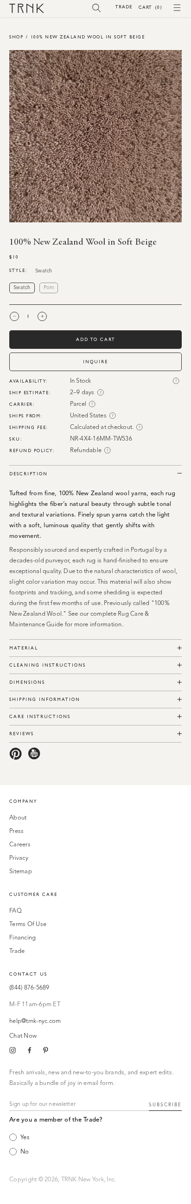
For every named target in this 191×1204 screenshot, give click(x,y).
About (17, 818)
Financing (22, 938)
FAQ (15, 911)
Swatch (22, 287)
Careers (20, 845)
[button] (96, 7)
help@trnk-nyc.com (35, 1021)
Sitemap (20, 872)
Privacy (18, 858)
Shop (16, 36)
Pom (49, 287)
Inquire (95, 361)
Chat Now (23, 1036)
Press (16, 831)
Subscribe (165, 1105)
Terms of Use (27, 924)
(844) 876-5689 (29, 988)
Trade (123, 6)
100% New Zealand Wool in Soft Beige (88, 36)
